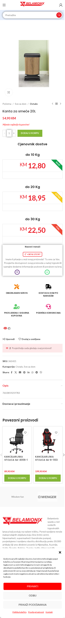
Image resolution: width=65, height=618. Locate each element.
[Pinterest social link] (24, 372)
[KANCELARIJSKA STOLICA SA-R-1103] (48, 441)
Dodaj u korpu (30, 133)
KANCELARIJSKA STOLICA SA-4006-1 (16, 458)
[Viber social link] (41, 372)
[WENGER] (47, 496)
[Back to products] (56, 104)
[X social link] (16, 372)
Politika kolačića (19, 612)
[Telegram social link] (36, 372)
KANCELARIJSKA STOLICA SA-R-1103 (46, 458)
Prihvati (32, 586)
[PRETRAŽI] (59, 15)
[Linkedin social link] (28, 372)
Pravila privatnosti (36, 612)
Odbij (32, 595)
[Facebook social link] (12, 372)
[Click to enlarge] (8, 92)
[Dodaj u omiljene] (25, 433)
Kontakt (49, 612)
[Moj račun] (61, 5)
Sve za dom (20, 103)
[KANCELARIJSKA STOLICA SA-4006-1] (17, 441)
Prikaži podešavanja (32, 604)
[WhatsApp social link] (32, 372)
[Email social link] (20, 372)
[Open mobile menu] (4, 5)
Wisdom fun (17, 496)
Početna (6, 103)
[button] (60, 552)
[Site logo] (33, 4)
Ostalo (34, 103)
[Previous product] (52, 104)
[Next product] (60, 104)
